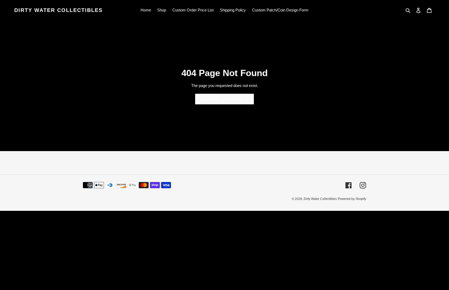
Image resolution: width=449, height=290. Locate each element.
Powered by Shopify (352, 199)
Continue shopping (220, 99)
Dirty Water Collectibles (58, 10)
